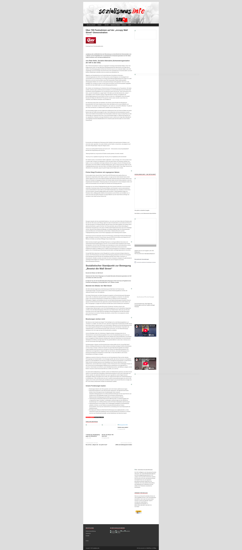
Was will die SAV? (91, 24)
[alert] (145, 262)
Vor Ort (107, 24)
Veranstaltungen (115, 24)
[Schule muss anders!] (123, 425)
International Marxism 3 (149, 253)
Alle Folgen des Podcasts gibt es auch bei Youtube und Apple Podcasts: (145, 305)
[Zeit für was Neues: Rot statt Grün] (109, 429)
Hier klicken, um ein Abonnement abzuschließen (145, 213)
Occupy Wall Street (99, 417)
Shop (129, 24)
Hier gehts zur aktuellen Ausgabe (142, 210)
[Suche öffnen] (156, 25)
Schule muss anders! (123, 427)
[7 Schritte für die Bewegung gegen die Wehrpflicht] (93, 429)
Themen (99, 24)
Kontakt (124, 24)
